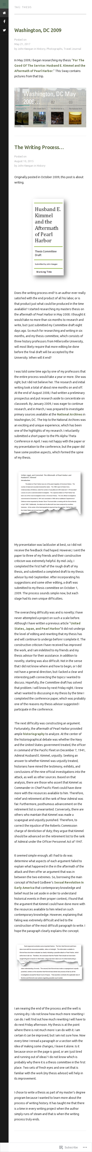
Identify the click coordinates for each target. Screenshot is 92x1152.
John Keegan (25, 48)
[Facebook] (4, 21)
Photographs (54, 48)
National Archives (69, 414)
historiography (34, 734)
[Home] (4, 13)
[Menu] (4, 4)
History (41, 48)
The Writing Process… (39, 147)
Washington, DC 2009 (37, 30)
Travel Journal (72, 48)
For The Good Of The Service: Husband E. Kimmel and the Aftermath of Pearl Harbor (49, 66)
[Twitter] (4, 30)
